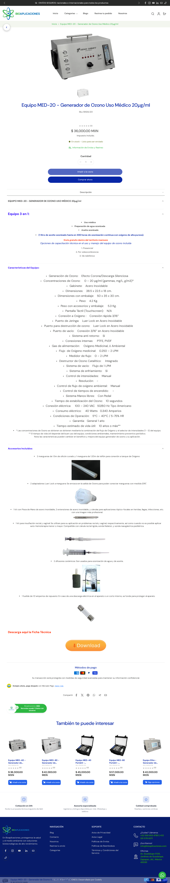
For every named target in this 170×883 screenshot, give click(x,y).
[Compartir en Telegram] (100, 695)
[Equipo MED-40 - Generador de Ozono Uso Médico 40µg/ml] (18, 745)
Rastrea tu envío (57, 846)
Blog (52, 832)
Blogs (85, 13)
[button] (145, 14)
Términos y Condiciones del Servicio (105, 851)
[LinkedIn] (157, 3)
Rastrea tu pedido (103, 13)
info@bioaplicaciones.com (153, 846)
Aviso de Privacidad (101, 832)
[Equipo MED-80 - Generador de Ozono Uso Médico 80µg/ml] (51, 745)
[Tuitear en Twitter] (82, 695)
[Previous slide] (4, 3)
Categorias (69, 13)
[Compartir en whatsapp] (94, 695)
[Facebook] (145, 3)
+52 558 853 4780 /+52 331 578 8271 (152, 837)
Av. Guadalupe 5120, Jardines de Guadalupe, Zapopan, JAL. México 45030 (152, 858)
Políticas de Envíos (100, 841)
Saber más (59, 686)
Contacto (54, 837)
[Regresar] (6, 27)
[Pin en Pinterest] (88, 695)
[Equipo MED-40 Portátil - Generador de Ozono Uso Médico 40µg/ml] (85, 745)
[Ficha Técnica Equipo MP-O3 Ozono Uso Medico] (85, 646)
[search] (153, 13)
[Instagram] (149, 3)
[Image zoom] (83, 56)
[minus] (80, 162)
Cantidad (85, 156)
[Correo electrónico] (161, 3)
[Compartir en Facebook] (76, 695)
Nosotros (122, 13)
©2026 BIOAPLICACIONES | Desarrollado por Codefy (77, 879)
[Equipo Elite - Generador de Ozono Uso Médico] (152, 745)
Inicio (55, 13)
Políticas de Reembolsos (103, 846)
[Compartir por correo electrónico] (106, 695)
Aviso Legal (97, 837)
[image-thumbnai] (83, 93)
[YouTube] (153, 3)
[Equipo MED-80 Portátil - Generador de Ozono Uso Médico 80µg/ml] (119, 745)
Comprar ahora (85, 179)
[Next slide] (139, 3)
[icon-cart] (164, 13)
